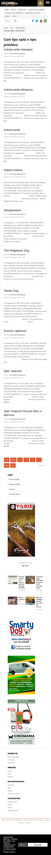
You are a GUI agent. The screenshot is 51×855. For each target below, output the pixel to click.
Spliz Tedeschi (13, 371)
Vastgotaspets (12, 210)
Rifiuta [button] (22, 845)
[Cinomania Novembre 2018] (21, 744)
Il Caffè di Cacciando (36, 10)
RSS (40, 3)
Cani (11, 28)
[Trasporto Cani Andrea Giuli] (21, 694)
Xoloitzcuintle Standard (18, 49)
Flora (9, 774)
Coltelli (10, 805)
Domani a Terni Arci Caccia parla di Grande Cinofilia (22, 582)
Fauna (10, 771)
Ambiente (21, 823)
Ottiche (10, 808)
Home (6, 28)
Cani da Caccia (14, 494)
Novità (13, 10)
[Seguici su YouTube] (41, 22)
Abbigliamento (12, 802)
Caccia (8, 820)
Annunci (12, 489)
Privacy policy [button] (9, 852)
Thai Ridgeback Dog (16, 250)
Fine (13, 465)
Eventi (14, 16)
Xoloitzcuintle (12, 129)
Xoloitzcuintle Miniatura (18, 89)
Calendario (11, 763)
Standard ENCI (20, 28)
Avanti (7, 465)
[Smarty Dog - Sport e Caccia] (21, 650)
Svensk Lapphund (15, 330)
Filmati (7, 16)
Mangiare (11, 785)
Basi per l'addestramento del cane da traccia (39, 602)
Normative (30, 820)
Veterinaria (28, 823)
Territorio (10, 777)
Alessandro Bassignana (17, 53)
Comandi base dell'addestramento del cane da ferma (39, 582)
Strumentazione (13, 810)
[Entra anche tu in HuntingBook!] (45, 22)
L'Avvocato (11, 760)
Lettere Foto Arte (39, 820)
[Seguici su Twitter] (37, 22)
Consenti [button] (37, 845)
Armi (12, 820)
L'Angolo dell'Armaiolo (14, 13)
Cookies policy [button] (9, 849)
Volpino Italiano (13, 170)
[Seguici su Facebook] (33, 22)
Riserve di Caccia (13, 794)
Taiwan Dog (11, 290)
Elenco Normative (13, 757)
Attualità (22, 10)
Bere (9, 788)
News (7, 10)
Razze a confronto (22, 599)
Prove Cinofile (14, 479)
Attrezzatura (18, 820)
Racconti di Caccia (32, 13)
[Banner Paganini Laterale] (21, 556)
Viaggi (10, 791)
